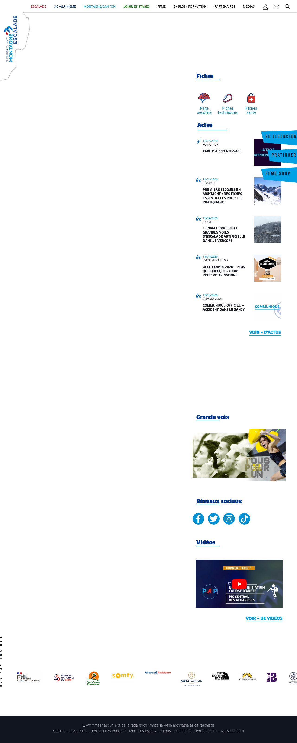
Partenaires (224, 6)
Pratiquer (284, 155)
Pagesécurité (204, 111)
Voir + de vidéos (264, 619)
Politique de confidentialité (195, 731)
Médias (249, 6)
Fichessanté (251, 111)
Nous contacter (233, 731)
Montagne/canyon (100, 6)
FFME (161, 6)
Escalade (38, 6)
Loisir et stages (136, 6)
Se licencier (281, 137)
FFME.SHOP (278, 174)
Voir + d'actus (265, 333)
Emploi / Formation (190, 6)
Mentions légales (142, 731)
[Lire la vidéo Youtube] (239, 584)
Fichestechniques (228, 111)
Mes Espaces (265, 7)
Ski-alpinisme (65, 6)
